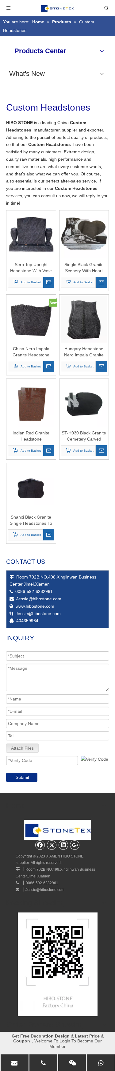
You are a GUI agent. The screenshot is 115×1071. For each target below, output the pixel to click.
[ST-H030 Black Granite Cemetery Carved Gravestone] (84, 403)
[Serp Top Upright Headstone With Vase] (31, 234)
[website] (58, 964)
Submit (22, 777)
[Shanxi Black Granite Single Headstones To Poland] (31, 487)
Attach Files (22, 748)
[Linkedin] (63, 845)
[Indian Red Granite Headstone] (31, 403)
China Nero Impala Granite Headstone (31, 351)
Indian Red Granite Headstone (31, 435)
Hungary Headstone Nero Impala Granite (84, 351)
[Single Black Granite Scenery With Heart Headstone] (84, 234)
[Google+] (75, 845)
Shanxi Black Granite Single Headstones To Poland (31, 520)
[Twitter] (52, 845)
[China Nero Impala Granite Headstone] (31, 318)
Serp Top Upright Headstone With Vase (31, 267)
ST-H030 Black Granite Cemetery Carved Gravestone (84, 436)
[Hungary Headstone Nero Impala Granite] (84, 318)
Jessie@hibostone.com (38, 598)
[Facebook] (40, 845)
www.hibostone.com (35, 606)
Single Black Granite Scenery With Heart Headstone (84, 268)
